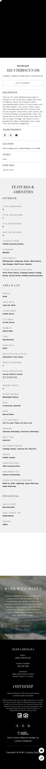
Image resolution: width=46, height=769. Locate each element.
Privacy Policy (33, 752)
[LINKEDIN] (29, 726)
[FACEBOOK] (17, 726)
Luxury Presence (23, 741)
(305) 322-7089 (23, 666)
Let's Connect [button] (23, 83)
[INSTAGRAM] (23, 726)
